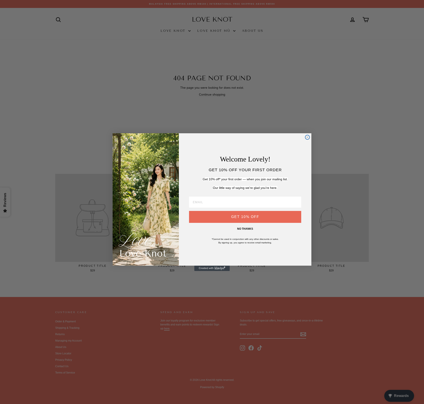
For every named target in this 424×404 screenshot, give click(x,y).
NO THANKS (245, 228)
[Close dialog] (307, 137)
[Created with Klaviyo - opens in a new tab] (212, 268)
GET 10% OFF (245, 217)
